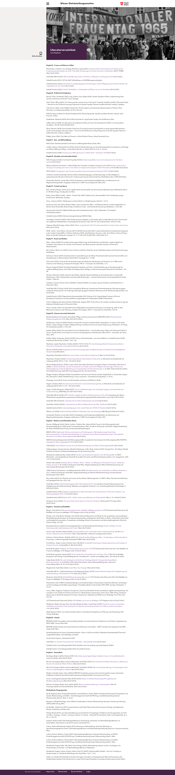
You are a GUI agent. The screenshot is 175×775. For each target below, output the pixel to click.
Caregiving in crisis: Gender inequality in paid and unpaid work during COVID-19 (82, 171)
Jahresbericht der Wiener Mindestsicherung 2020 (81, 401)
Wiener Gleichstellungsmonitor (77, 3)
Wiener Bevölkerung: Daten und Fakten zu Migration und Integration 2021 (88, 77)
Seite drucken (37, 56)
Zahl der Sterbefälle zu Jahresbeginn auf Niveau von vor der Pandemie (86, 89)
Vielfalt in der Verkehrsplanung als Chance (74, 549)
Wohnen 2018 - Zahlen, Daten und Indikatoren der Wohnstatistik (83, 497)
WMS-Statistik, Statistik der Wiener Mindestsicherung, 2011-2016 (86, 395)
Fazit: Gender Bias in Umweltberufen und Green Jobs (89, 554)
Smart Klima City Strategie (77, 568)
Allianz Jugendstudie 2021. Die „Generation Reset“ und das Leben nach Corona (101, 225)
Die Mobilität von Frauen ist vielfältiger (85, 600)
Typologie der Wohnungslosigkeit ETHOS (60, 442)
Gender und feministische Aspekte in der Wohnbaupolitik (95, 455)
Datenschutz (62, 771)
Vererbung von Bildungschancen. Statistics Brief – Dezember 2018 (84, 153)
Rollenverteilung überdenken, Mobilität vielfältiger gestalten (81, 510)
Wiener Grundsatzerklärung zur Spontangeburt (94, 684)
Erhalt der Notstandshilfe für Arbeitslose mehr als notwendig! (80, 411)
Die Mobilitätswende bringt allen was (75, 577)
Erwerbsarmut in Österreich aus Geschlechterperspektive (82, 384)
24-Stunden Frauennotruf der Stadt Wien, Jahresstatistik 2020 (76, 642)
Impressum (50, 771)
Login (88, 771)
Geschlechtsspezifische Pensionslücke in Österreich (83, 359)
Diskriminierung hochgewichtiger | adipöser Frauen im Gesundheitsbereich (99, 656)
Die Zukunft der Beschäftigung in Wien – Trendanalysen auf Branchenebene (101, 537)
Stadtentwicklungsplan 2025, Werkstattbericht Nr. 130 (77, 484)
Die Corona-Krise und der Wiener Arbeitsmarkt (83, 355)
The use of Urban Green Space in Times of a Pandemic (82, 501)
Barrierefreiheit (76, 771)
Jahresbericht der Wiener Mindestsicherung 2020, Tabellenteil (86, 404)
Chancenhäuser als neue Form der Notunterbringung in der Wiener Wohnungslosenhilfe (84, 445)
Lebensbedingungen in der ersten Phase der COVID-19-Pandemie (84, 408)
